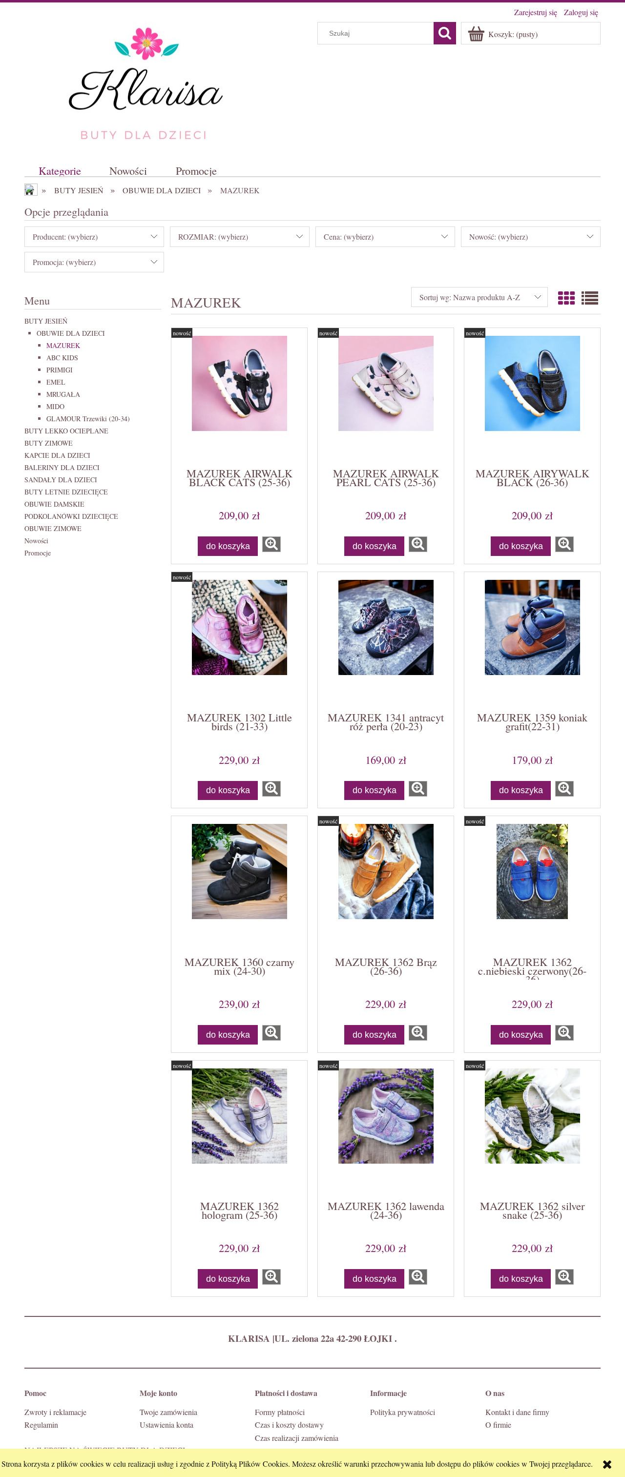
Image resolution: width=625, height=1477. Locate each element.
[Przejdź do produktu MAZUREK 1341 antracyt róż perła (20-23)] (386, 641)
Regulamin (41, 1424)
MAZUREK (63, 345)
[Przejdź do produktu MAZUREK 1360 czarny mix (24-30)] (239, 885)
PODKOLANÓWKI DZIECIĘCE (71, 516)
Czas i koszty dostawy (289, 1424)
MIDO (55, 406)
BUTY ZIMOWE (48, 443)
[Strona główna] (146, 82)
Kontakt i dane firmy (517, 1412)
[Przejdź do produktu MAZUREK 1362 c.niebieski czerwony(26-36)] (532, 885)
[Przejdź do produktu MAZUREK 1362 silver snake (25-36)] (532, 1129)
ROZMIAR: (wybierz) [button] (213, 236)
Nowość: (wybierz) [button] (498, 236)
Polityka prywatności (402, 1412)
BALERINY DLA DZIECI (62, 467)
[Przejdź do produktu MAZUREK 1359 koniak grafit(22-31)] (532, 641)
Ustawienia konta (166, 1424)
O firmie (498, 1424)
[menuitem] (59, 170)
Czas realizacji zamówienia (296, 1438)
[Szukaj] (445, 33)
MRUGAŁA (63, 394)
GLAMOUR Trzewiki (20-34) (88, 418)
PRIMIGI (59, 369)
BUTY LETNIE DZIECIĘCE (66, 491)
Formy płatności (280, 1412)
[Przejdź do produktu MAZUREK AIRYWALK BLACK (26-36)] (532, 397)
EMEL (55, 382)
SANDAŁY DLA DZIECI (60, 479)
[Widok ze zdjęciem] (566, 298)
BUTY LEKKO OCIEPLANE (66, 430)
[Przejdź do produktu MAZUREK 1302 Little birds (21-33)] (239, 641)
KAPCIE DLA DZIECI (57, 455)
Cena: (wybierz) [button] (349, 236)
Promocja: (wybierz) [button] (64, 262)
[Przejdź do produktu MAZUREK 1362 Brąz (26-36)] (386, 885)
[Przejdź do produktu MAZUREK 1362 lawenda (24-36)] (386, 1129)
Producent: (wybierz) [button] (65, 236)
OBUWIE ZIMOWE (53, 528)
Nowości (36, 540)
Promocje (37, 552)
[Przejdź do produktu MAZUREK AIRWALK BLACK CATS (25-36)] (239, 397)
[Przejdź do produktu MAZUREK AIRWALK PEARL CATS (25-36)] (386, 397)
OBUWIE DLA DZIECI (71, 333)
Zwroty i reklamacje (55, 1412)
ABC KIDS (62, 357)
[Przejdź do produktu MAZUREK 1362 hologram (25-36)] (239, 1129)
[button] (271, 544)
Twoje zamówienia (168, 1412)
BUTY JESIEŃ (45, 321)
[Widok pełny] (590, 298)
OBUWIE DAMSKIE (54, 504)
